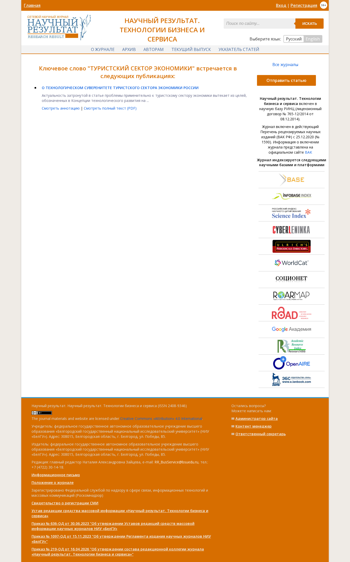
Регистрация (304, 5)
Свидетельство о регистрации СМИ (65, 503)
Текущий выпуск (191, 49)
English (313, 39)
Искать (309, 24)
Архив (129, 49)
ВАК (308, 152)
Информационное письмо (56, 474)
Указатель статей (239, 49)
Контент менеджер (253, 426)
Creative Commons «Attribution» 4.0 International (161, 418)
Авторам (153, 49)
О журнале (103, 49)
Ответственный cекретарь (260, 433)
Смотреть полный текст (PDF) (110, 108)
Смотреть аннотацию (61, 108)
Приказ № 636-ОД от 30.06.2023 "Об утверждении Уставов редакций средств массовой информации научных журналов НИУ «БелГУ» (113, 526)
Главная (32, 5)
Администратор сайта (256, 418)
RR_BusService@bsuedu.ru (176, 462)
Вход (281, 5)
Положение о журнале (53, 482)
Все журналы (285, 64)
